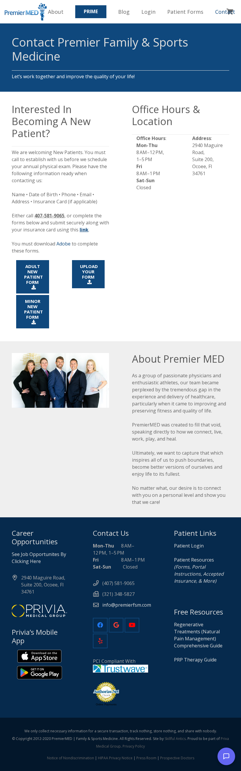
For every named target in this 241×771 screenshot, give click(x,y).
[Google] (116, 625)
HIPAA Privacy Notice (115, 757)
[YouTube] (132, 625)
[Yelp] (100, 641)
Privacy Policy (134, 746)
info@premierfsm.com (126, 605)
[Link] (26, 12)
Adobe (63, 243)
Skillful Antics (175, 738)
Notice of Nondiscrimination (70, 757)
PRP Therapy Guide (196, 659)
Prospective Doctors (177, 757)
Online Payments (106, 704)
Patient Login (189, 546)
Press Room (146, 757)
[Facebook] (100, 625)
